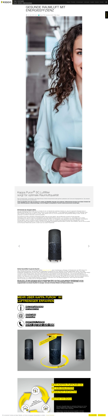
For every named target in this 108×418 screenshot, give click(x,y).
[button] (54, 307)
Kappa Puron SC (47, 270)
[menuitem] (68, 2)
